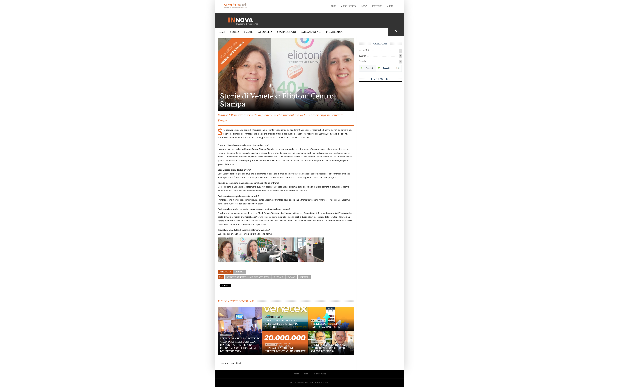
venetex (304, 277)
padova (291, 277)
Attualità (265, 32)
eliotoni (278, 277)
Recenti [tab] (386, 68)
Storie (234, 32)
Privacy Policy (320, 373)
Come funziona (349, 6)
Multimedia (334, 32)
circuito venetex (259, 277)
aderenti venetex (236, 277)
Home (221, 32)
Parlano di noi (311, 32)
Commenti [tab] (397, 68)
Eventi (248, 32)
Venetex (239, 272)
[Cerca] (396, 31)
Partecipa (377, 6)
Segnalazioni (286, 32)
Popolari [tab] (369, 68)
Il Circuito (331, 6)
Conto (390, 6)
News (364, 6)
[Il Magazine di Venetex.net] (244, 20)
